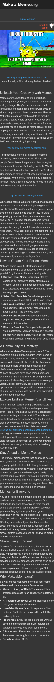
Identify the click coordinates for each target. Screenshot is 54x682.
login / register (27, 19)
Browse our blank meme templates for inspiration (26, 430)
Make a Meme (20, 4)
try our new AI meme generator (27, 195)
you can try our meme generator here (27, 148)
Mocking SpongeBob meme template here (27, 77)
